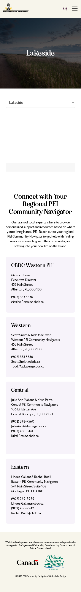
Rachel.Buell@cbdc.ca (26, 513)
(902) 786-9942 (22, 508)
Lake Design (60, 576)
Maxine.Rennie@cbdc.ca (27, 302)
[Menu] (74, 9)
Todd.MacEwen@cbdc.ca (27, 366)
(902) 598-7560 (22, 421)
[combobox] (40, 102)
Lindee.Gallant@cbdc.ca (27, 503)
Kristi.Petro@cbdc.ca (25, 436)
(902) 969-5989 (22, 499)
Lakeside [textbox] (16, 102)
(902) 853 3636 (22, 297)
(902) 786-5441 (22, 431)
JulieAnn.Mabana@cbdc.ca (28, 426)
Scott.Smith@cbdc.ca (25, 361)
